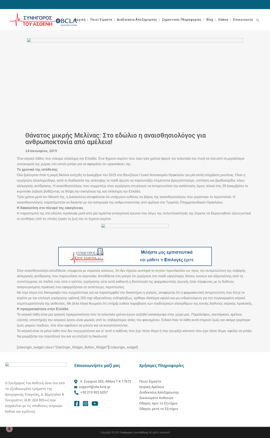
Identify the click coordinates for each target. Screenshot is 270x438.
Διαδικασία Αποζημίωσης (159, 392)
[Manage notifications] (9, 428)
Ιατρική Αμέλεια (151, 387)
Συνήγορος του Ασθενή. (134, 432)
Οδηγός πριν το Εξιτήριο (158, 403)
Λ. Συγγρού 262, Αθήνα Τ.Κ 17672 (105, 381)
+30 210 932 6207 (94, 392)
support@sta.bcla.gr (95, 387)
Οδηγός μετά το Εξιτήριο (158, 409)
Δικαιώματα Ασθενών (156, 398)
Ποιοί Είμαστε (150, 381)
